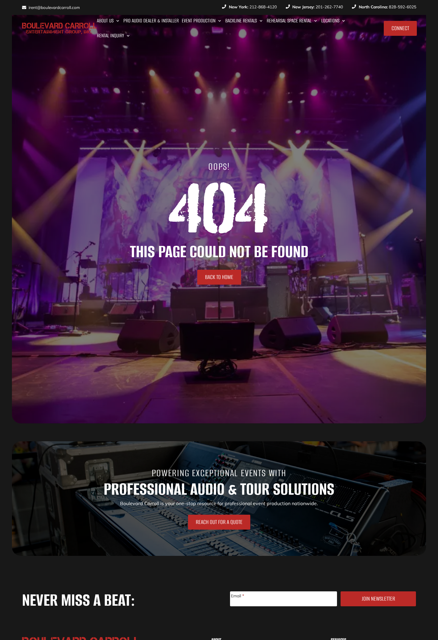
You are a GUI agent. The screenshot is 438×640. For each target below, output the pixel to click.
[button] (108, 21)
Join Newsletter (378, 598)
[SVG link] (59, 28)
